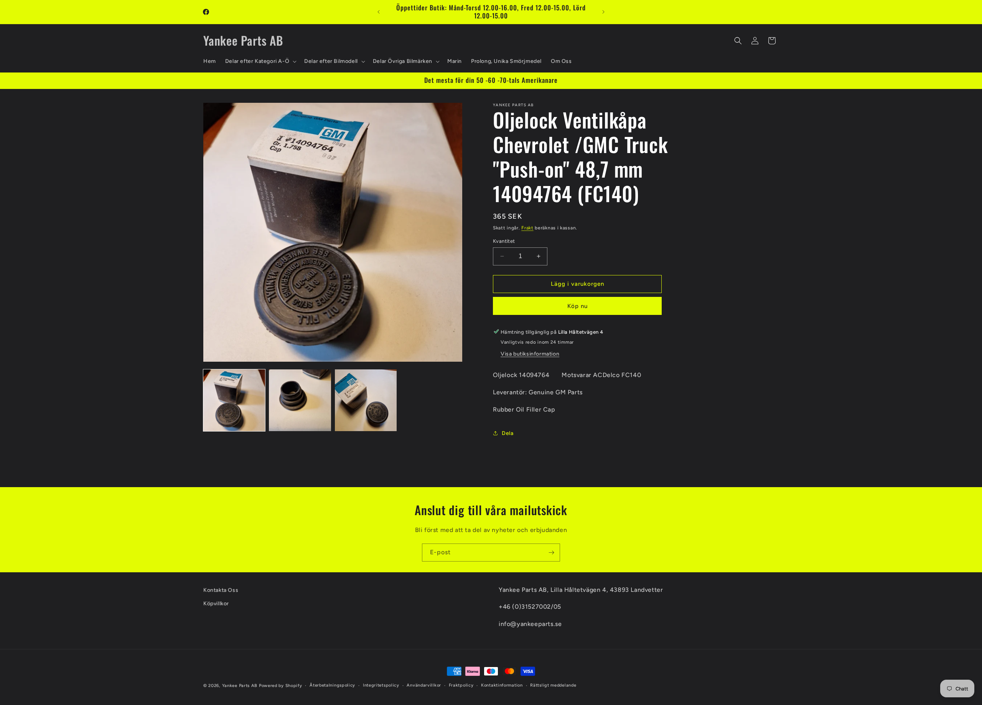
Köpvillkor (216, 603)
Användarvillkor (424, 685)
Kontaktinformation (502, 685)
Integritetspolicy (381, 685)
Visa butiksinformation (530, 353)
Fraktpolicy (461, 685)
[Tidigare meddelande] (378, 12)
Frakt (527, 228)
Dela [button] (507, 433)
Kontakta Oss (220, 590)
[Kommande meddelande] (603, 12)
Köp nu (577, 305)
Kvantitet (504, 241)
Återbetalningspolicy (332, 685)
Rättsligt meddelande (553, 685)
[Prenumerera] (551, 553)
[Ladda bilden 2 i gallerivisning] (300, 400)
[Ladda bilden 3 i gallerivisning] (366, 400)
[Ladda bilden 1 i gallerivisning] (234, 400)
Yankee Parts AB (240, 685)
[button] (260, 61)
